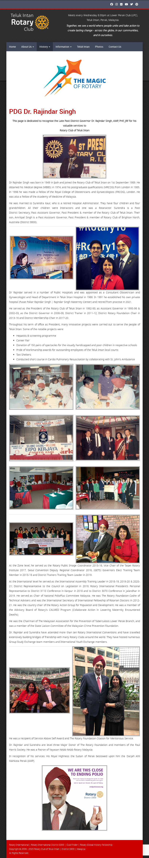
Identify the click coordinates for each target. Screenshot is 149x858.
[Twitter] (132, 4)
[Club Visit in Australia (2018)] (106, 691)
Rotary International (19, 845)
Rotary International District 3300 (47, 845)
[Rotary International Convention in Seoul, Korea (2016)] (107, 258)
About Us (26, 46)
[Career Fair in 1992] (41, 438)
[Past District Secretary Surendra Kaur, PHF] (41, 257)
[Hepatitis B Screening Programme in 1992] (41, 387)
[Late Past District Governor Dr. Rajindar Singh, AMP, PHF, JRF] (74, 157)
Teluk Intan (83, 46)
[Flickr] (122, 4)
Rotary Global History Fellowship (96, 845)
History (43, 46)
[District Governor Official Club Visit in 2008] (41, 488)
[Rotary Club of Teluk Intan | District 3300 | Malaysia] (30, 22)
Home (12, 46)
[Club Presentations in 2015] (108, 539)
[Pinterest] (137, 4)
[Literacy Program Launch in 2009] (108, 488)
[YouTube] (127, 4)
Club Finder (72, 845)
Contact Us (115, 46)
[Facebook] (112, 4)
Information (63, 46)
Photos (99, 46)
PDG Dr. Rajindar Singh (42, 111)
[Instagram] (117, 4)
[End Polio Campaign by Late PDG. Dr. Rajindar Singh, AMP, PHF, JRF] (74, 798)
